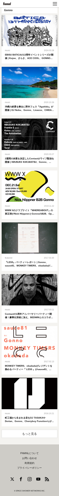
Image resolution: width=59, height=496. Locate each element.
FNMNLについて (29, 453)
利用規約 (29, 463)
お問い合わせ (29, 458)
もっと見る (29, 433)
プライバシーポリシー (29, 468)
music (7, 50)
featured (8, 258)
